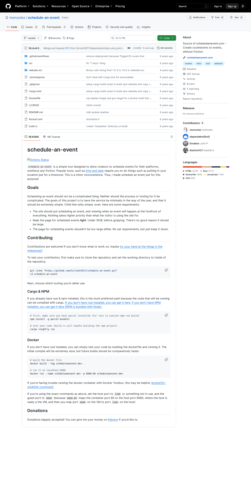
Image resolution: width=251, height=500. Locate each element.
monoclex (17, 18)
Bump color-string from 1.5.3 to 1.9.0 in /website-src (115, 70)
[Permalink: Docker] (25, 340)
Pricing (120, 6)
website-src (35, 70)
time (199, 63)
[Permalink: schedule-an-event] (25, 149)
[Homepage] (8, 6)
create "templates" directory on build (107, 126)
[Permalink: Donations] (25, 410)
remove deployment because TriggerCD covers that (115, 56)
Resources (59, 6)
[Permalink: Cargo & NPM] (25, 291)
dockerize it (92, 119)
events (188, 63)
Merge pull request (54, 48)
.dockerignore (37, 77)
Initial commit (93, 105)
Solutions (39, 6)
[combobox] (134, 37)
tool (208, 63)
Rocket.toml (35, 119)
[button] (166, 270)
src (30, 63)
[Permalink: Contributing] (25, 237)
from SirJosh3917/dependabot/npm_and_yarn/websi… (100, 48)
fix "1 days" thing (95, 63)
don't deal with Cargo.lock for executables (110, 77)
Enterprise (102, 6)
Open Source (80, 6)
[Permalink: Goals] (25, 187)
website (218, 63)
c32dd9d (137, 48)
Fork (219, 17)
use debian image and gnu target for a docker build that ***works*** (125, 98)
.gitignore (34, 84)
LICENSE (34, 105)
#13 (67, 48)
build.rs (33, 126)
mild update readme (97, 112)
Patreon (113, 419)
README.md (36, 112)
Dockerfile (34, 98)
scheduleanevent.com (200, 57)
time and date (95, 170)
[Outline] (172, 136)
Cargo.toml (35, 91)
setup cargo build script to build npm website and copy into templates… (126, 84)
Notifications (199, 17)
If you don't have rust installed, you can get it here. (98, 302)
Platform (20, 6)
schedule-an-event (44, 18)
